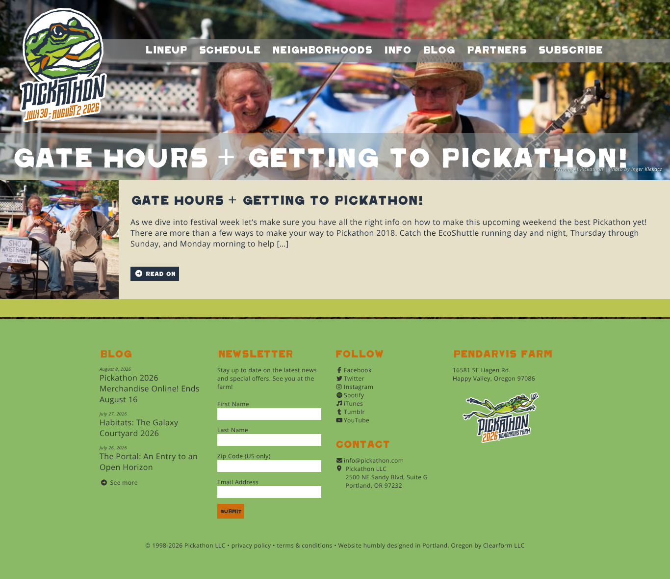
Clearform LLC (504, 545)
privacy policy (251, 545)
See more (124, 482)
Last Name (232, 430)
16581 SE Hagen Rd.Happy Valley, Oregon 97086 (494, 374)
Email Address (237, 482)
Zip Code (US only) (244, 456)
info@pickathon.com (374, 460)
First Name (233, 404)
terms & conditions (304, 545)
